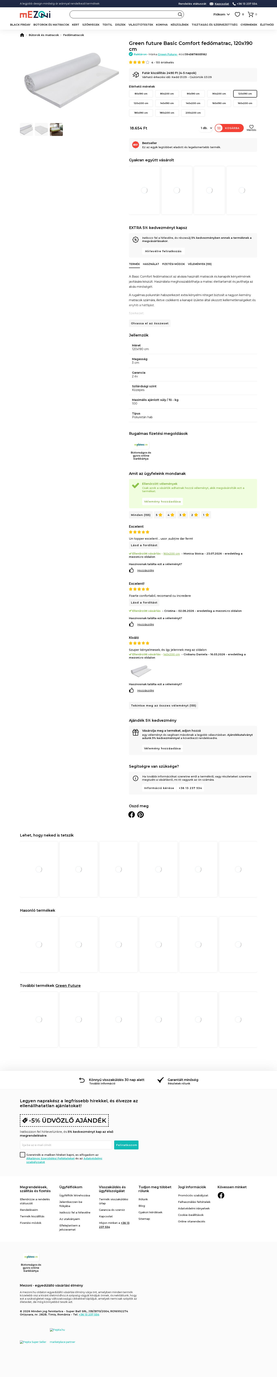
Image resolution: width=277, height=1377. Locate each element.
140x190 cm (167, 103)
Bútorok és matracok (51, 24)
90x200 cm (219, 93)
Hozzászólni (145, 570)
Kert (75, 24)
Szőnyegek (90, 24)
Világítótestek (141, 24)
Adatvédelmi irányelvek (194, 1208)
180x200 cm (167, 112)
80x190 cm (141, 93)
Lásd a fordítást (144, 545)
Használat (151, 264)
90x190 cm (193, 93)
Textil (107, 24)
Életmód (267, 24)
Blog (141, 1205)
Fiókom (219, 14)
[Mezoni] (22, 35)
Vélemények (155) (200, 264)
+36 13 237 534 (247, 3)
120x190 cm (245, 93)
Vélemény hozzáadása (162, 501)
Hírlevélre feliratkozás (163, 251)
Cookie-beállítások (191, 1214)
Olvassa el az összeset (150, 323)
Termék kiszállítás (32, 1216)
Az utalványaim (69, 1219)
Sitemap (144, 1218)
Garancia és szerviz (112, 1209)
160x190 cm (219, 103)
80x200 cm (167, 93)
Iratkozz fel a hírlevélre (74, 1212)
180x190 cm (141, 112)
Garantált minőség (183, 1080)
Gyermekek (248, 24)
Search (180, 14)
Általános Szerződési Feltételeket (50, 1158)
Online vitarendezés (191, 1221)
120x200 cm (141, 103)
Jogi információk (192, 1187)
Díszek (120, 24)
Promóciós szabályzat (193, 1195)
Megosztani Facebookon (131, 814)
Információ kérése (159, 788)
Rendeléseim (29, 1209)
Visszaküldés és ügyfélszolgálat (112, 1189)
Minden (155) (141, 515)
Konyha (162, 24)
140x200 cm (193, 103)
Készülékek (180, 24)
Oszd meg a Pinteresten (140, 814)
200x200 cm (193, 112)
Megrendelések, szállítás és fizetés (35, 1189)
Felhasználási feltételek (194, 1201)
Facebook (221, 1195)
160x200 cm (245, 103)
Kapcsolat (222, 3)
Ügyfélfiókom (70, 1187)
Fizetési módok (173, 264)
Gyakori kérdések (150, 1212)
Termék (134, 264)
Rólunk (143, 1199)
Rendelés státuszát (192, 3)
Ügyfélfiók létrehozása (74, 1195)
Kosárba (232, 128)
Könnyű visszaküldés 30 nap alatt (116, 1080)
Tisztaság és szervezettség (215, 24)
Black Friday (20, 24)
